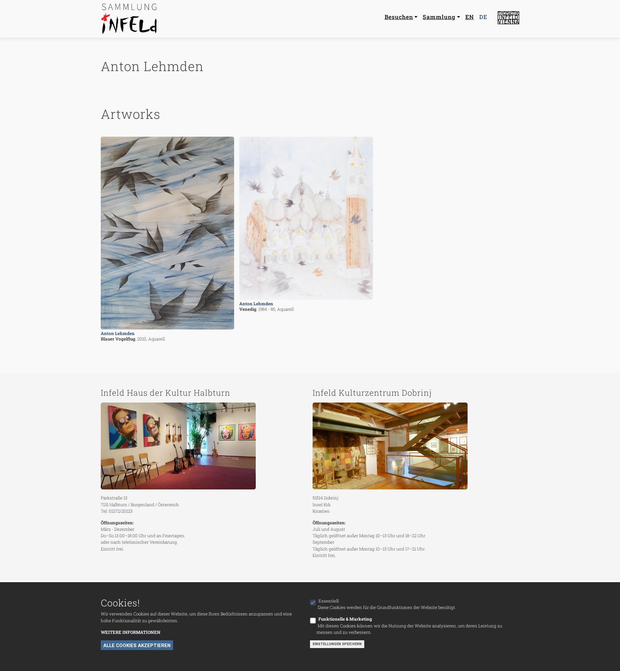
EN (469, 17)
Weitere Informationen (130, 632)
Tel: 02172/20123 (116, 511)
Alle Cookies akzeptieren (136, 645)
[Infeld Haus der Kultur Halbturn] (204, 446)
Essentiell (328, 601)
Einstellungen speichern (337, 644)
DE (483, 17)
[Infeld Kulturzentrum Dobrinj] (416, 446)
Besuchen (399, 17)
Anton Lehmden (118, 333)
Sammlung (439, 17)
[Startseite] (130, 19)
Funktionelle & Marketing (345, 619)
